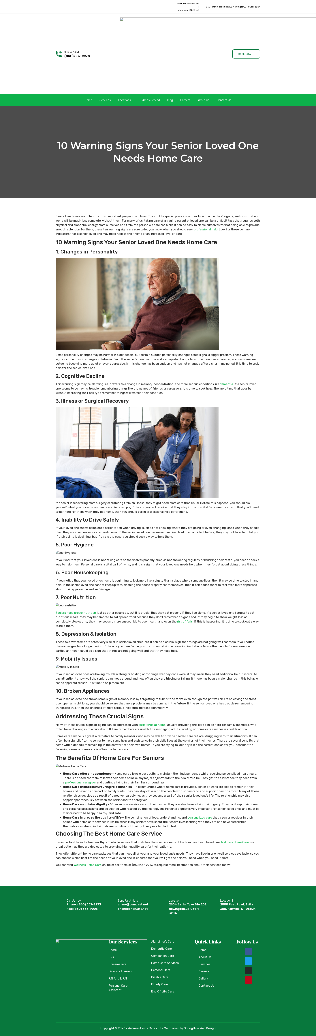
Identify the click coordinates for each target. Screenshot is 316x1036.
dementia (226, 384)
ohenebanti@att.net (188, 10)
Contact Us (224, 100)
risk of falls (185, 621)
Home (88, 100)
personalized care (200, 817)
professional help (205, 229)
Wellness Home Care (235, 842)
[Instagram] (71, 6)
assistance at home (152, 725)
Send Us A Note (128, 900)
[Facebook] (57, 6)
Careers (185, 100)
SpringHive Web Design (200, 1028)
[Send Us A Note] (112, 904)
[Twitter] (64, 6)
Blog (170, 100)
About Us (203, 100)
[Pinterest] (78, 6)
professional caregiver (80, 782)
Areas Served (151, 100)
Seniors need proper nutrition (76, 612)
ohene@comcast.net (188, 3)
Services (105, 100)
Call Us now (74, 900)
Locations (124, 100)
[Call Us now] (61, 904)
